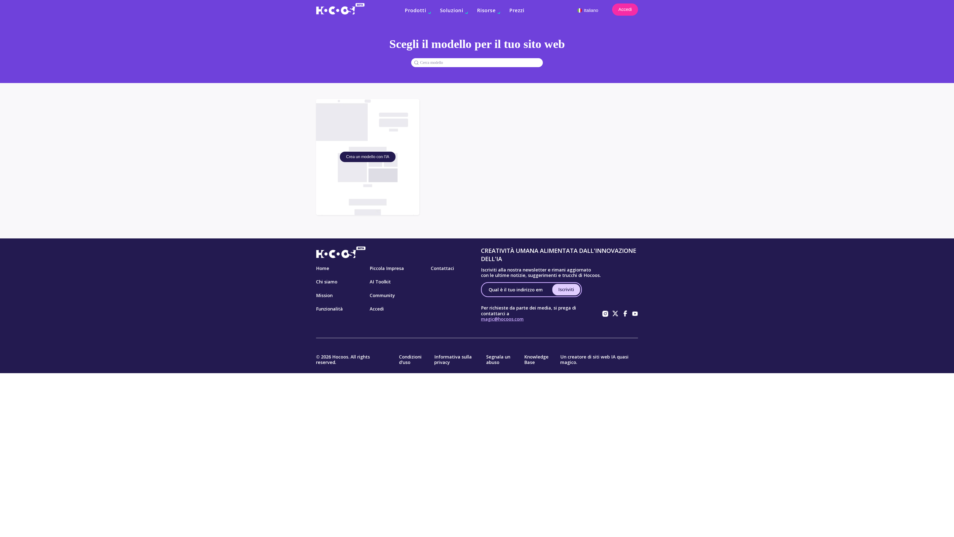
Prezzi (516, 10)
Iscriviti (566, 289)
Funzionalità (329, 309)
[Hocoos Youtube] (635, 313)
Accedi (625, 9)
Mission (324, 295)
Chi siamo (326, 282)
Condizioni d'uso (410, 359)
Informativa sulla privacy (453, 359)
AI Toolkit (380, 282)
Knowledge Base (536, 359)
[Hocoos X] (615, 313)
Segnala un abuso (498, 359)
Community (382, 295)
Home (322, 268)
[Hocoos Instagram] (605, 313)
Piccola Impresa (387, 268)
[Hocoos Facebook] (625, 313)
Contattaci (442, 268)
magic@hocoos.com (502, 319)
